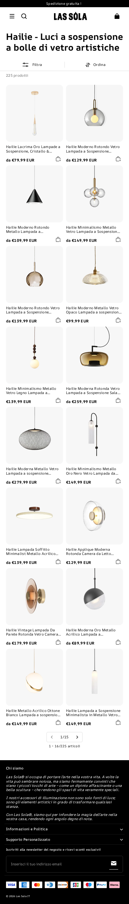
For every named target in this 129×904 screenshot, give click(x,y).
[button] (12, 16)
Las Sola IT (23, 896)
